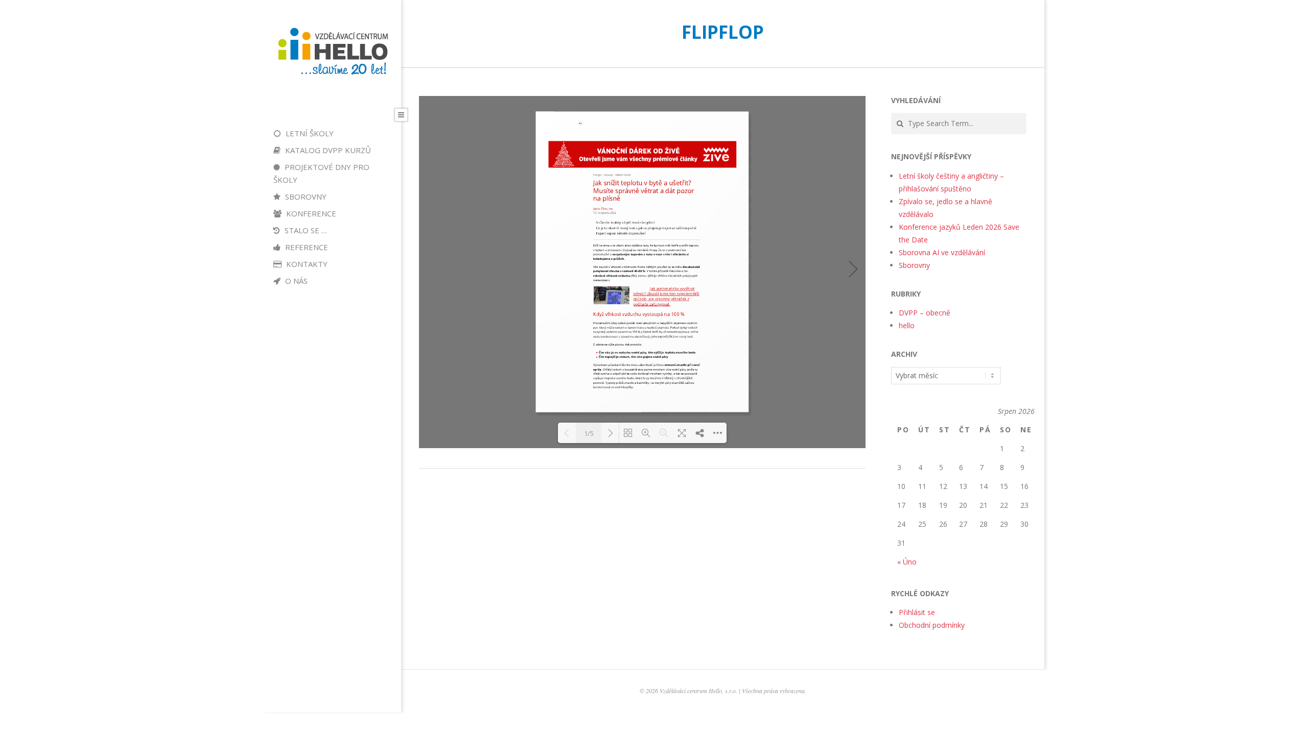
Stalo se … (305, 230)
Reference (305, 247)
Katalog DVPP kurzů (327, 150)
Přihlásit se (917, 612)
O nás (295, 281)
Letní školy (309, 133)
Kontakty (306, 264)
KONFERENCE (310, 213)
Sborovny (304, 196)
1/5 (589, 433)
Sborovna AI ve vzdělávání (942, 252)
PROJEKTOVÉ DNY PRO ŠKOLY (321, 173)
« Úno (907, 562)
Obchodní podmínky (932, 625)
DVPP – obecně (924, 312)
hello (907, 325)
